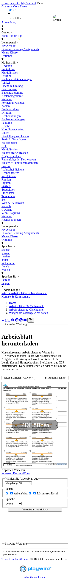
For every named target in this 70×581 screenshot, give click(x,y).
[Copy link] (30, 320)
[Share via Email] (25, 320)
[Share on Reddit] (21, 320)
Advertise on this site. (35, 577)
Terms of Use (7, 559)
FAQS (18, 559)
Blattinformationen (55, 377)
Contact (25, 559)
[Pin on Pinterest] (17, 320)
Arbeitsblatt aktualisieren (35, 509)
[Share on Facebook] (13, 320)
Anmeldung (8, 22)
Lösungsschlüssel (47, 493)
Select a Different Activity (18, 377)
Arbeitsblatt (21, 493)
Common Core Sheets (14, 6)
